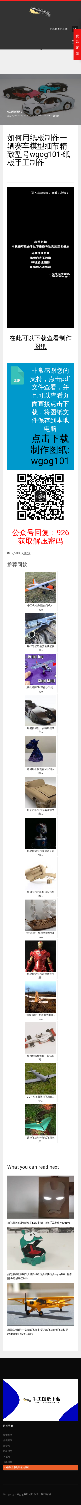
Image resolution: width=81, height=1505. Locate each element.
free (49, 115)
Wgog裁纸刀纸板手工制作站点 (34, 1494)
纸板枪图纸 (14, 112)
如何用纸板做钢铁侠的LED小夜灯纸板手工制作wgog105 (38, 1222)
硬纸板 (56, 115)
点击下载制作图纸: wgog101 (50, 449)
